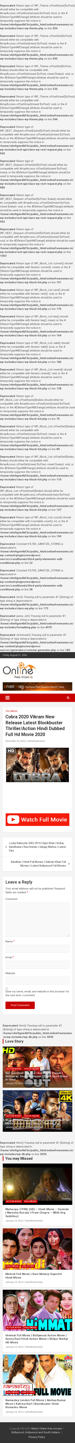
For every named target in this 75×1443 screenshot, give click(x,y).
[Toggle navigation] (7, 698)
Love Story (28, 1266)
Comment (11, 899)
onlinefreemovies (36, 741)
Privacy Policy (37, 1437)
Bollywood (30, 1201)
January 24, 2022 (14, 1221)
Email (9, 957)
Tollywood (11, 711)
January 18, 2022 (14, 1083)
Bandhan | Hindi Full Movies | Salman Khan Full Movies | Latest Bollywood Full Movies (38, 863)
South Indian (31, 1069)
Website (10, 973)
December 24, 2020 (15, 741)
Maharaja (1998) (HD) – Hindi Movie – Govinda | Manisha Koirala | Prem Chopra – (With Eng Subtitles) (37, 1213)
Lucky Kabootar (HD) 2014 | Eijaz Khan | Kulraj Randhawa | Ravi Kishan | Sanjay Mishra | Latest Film (37, 846)
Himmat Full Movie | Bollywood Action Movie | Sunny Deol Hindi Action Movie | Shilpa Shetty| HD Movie (36, 1339)
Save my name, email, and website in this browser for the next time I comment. (37, 993)
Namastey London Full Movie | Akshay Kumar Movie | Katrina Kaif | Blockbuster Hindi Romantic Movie (35, 1404)
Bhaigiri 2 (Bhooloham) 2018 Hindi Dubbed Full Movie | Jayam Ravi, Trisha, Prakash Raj (37, 1122)
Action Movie (14, 1069)
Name (10, 941)
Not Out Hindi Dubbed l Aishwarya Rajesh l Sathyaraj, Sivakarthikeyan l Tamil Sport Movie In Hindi (36, 1076)
